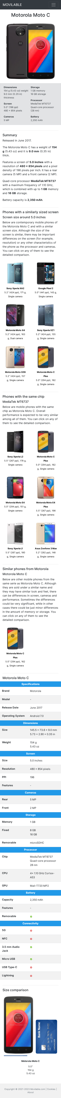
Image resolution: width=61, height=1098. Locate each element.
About (30, 1092)
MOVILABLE (12, 5)
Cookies (51, 1089)
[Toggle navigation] (53, 4)
